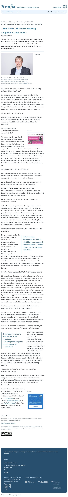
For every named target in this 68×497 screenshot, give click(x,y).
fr (56, 12)
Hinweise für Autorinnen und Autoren (14, 465)
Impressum (18, 495)
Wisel (25, 83)
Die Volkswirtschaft (10, 403)
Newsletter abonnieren (10, 463)
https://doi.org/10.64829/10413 (25, 22)
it (63, 12)
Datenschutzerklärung (7, 495)
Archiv (6, 470)
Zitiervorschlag (4, 415)
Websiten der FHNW (13, 401)
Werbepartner (8, 467)
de (50, 12)
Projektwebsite (8, 398)
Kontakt (6, 472)
